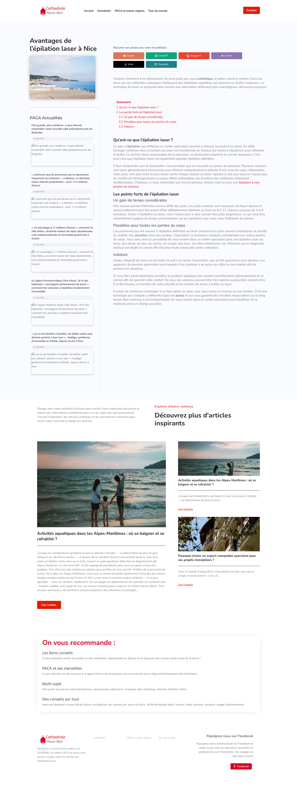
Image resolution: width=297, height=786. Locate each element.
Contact (251, 10)
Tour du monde (157, 11)
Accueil (89, 11)
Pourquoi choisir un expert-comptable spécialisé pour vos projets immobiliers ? (217, 558)
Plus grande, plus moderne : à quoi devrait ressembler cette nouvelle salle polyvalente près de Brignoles (61, 337)
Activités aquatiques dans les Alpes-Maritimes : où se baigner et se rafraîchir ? (217, 482)
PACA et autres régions (130, 11)
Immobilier (104, 11)
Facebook (241, 766)
